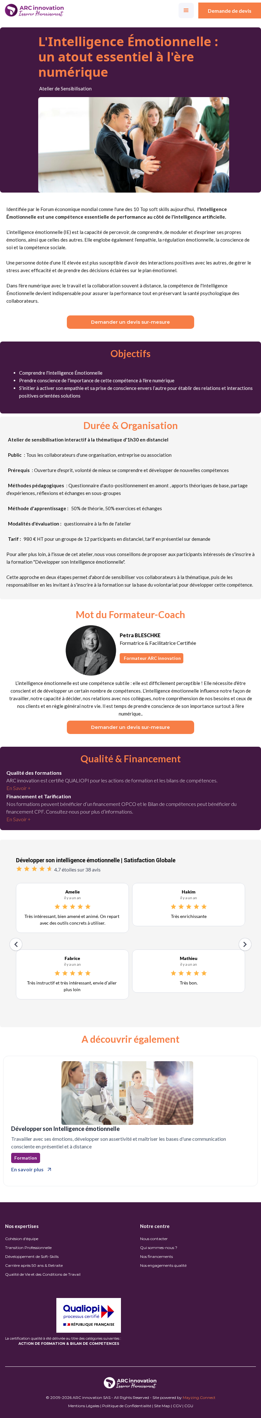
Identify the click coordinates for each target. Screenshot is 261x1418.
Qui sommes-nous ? (158, 1247)
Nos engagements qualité (163, 1265)
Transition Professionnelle (28, 1247)
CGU (188, 1405)
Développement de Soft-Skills (32, 1256)
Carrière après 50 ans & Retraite (34, 1265)
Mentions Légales (83, 1405)
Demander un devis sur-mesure (130, 322)
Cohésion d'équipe (21, 1238)
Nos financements (156, 1256)
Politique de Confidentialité (126, 1405)
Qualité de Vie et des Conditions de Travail (43, 1274)
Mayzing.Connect (199, 1397)
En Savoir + (18, 788)
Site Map (162, 1405)
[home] (35, 10)
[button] (186, 10)
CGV (177, 1405)
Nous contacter (154, 1238)
